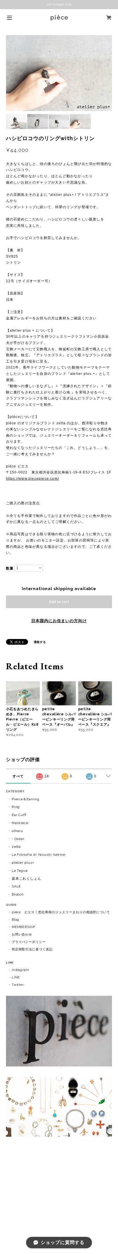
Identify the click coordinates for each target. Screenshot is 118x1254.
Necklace (20, 823)
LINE (16, 977)
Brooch (18, 894)
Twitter (18, 985)
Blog (15, 919)
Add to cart (59, 602)
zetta (16, 847)
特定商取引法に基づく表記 (32, 949)
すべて (18, 776)
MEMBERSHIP (24, 927)
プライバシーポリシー (29, 942)
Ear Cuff (19, 815)
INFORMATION (59, 4)
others (17, 831)
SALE (16, 886)
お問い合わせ (22, 934)
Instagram (21, 970)
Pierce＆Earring (26, 799)
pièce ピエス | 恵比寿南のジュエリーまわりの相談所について (61, 912)
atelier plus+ (23, 863)
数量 (9, 568)
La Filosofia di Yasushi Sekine (39, 855)
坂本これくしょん (27, 879)
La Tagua (20, 871)
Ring (16, 807)
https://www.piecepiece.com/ (32, 479)
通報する (40, 642)
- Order (18, 839)
